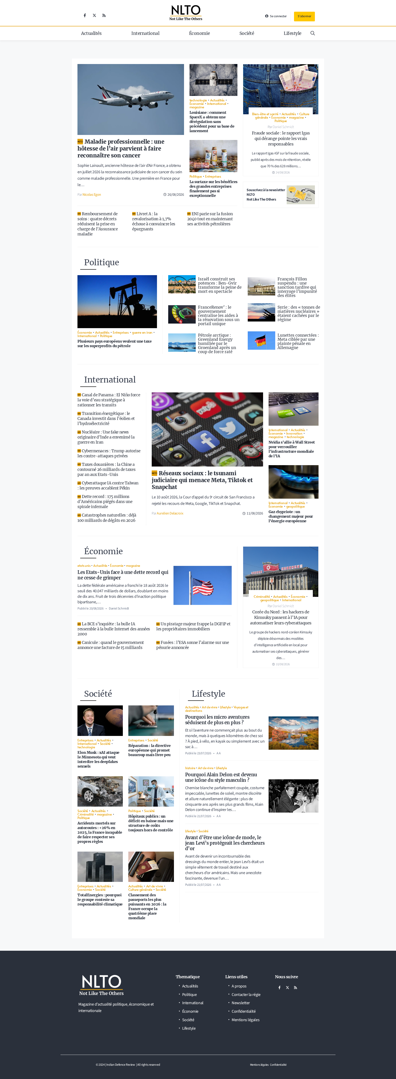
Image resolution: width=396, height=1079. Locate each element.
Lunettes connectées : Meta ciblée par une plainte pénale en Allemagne (298, 341)
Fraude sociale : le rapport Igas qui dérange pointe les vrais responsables (281, 138)
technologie (198, 100)
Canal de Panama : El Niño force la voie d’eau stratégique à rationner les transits (108, 400)
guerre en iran (142, 332)
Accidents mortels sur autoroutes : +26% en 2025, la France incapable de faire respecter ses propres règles (99, 832)
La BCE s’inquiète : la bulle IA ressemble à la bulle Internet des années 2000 (113, 629)
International (145, 33)
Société (246, 33)
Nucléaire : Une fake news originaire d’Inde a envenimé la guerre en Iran (106, 437)
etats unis (84, 565)
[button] (312, 33)
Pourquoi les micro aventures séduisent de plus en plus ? (217, 719)
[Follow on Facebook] (84, 15)
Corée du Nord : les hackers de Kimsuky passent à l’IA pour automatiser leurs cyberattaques (280, 617)
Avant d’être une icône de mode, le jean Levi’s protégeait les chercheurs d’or (224, 843)
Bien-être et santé (265, 113)
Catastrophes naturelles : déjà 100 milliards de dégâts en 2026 (106, 518)
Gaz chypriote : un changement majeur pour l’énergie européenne (291, 516)
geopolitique (295, 506)
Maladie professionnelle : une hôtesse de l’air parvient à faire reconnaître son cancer (120, 148)
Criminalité (262, 596)
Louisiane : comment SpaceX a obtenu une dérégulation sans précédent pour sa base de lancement (212, 121)
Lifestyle (292, 33)
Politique (196, 176)
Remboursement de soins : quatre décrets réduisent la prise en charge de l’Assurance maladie (97, 224)
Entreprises (213, 176)
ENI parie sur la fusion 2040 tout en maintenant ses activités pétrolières (210, 218)
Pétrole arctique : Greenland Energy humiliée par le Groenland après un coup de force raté (217, 343)
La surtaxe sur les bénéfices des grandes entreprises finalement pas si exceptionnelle (213, 188)
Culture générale (140, 889)
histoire (190, 768)
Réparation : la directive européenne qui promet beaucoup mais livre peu (149, 750)
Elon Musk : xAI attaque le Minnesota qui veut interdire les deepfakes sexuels (98, 759)
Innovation (294, 433)
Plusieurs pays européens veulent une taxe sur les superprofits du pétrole (114, 343)
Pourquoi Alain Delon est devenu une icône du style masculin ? (221, 777)
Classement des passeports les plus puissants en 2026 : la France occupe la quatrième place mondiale (147, 906)
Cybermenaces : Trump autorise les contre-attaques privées (108, 453)
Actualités (91, 33)
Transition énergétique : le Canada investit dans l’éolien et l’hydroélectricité (106, 418)
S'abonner (304, 16)
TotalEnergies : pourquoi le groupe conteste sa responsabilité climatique (100, 899)
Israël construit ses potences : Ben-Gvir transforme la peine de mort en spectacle (220, 285)
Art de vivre (154, 885)
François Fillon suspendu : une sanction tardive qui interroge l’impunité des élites (297, 287)
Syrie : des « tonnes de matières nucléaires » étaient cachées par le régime (299, 313)
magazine (197, 106)
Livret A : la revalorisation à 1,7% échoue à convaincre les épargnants (153, 221)
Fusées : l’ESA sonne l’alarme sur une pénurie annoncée (192, 645)
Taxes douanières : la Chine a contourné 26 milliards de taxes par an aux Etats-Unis (106, 469)
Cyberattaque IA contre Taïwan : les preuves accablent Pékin (107, 486)
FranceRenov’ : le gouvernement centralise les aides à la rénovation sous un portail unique (218, 315)
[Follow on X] (94, 15)
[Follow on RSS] (104, 15)
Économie (199, 33)
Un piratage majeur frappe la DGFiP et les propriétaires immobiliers (193, 626)
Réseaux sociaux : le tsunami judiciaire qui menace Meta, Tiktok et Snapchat (202, 480)
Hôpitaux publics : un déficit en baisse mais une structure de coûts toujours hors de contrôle (150, 823)
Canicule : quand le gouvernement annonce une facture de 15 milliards (110, 645)
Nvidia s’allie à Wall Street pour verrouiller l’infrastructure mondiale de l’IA (292, 449)
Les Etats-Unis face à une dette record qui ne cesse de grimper (122, 575)
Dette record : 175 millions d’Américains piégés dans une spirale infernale (104, 501)
